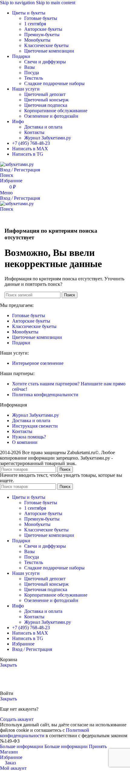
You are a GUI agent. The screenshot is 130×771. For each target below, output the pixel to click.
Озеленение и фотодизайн (51, 116)
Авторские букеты (43, 29)
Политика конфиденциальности (45, 394)
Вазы (29, 67)
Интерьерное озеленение (37, 363)
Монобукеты (37, 40)
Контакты (34, 132)
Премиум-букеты (42, 34)
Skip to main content (55, 2)
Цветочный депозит (45, 94)
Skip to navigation (18, 2)
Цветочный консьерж (46, 99)
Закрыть (8, 664)
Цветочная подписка (45, 105)
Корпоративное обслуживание (55, 110)
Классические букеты (46, 45)
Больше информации (44, 746)
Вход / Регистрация (32, 649)
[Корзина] (2, 214)
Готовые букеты (40, 18)
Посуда (31, 72)
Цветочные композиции (49, 50)
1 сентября (35, 23)
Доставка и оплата (43, 126)
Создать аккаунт (17, 719)
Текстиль (33, 78)
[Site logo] (17, 164)
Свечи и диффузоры (45, 61)
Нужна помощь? (29, 436)
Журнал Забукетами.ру (47, 137)
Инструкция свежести (35, 426)
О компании (24, 442)
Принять (98, 746)
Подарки (21, 342)
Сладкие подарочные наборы (54, 83)
